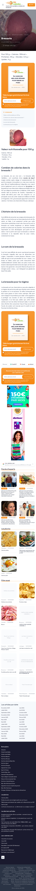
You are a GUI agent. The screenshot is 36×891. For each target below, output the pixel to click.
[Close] (32, 425)
